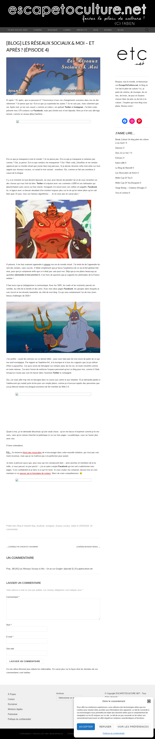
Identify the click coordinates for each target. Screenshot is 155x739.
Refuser (105, 726)
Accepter (86, 726)
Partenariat (12, 714)
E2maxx (119, 158)
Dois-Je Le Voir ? (122, 153)
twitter (73, 526)
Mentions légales (15, 709)
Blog (121, 30)
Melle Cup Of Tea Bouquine (127, 183)
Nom (9, 625)
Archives (60, 693)
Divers (108, 30)
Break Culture (121, 139)
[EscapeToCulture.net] (77, 13)
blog (33, 526)
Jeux (95, 30)
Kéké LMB (120, 163)
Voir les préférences (133, 726)
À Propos (12, 694)
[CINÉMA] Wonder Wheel (88, 547)
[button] (148, 701)
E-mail (9, 637)
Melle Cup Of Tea (123, 178)
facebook (40, 526)
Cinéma (38, 30)
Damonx (119, 148)
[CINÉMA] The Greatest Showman (22, 547)
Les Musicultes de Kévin (126, 173)
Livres (67, 30)
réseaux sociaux (63, 526)
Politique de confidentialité (114, 733)
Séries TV (82, 30)
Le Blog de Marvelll (123, 168)
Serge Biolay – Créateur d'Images (130, 188)
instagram (50, 526)
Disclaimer (12, 704)
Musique (53, 30)
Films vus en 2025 (18, 30)
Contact (11, 699)
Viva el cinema (121, 193)
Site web (10, 649)
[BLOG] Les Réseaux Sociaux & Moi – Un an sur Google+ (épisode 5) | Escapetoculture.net (52, 569)
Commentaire (12, 597)
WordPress (56, 734)
